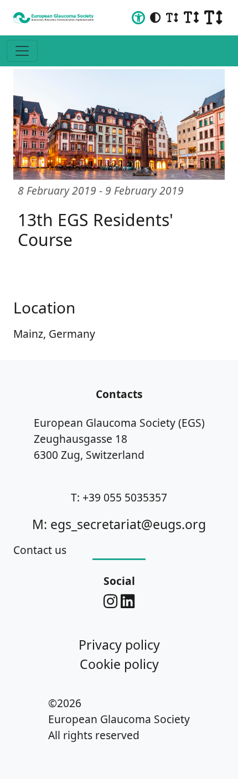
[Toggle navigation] (22, 51)
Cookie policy (119, 664)
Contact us (39, 549)
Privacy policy (119, 644)
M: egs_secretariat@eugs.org (119, 524)
